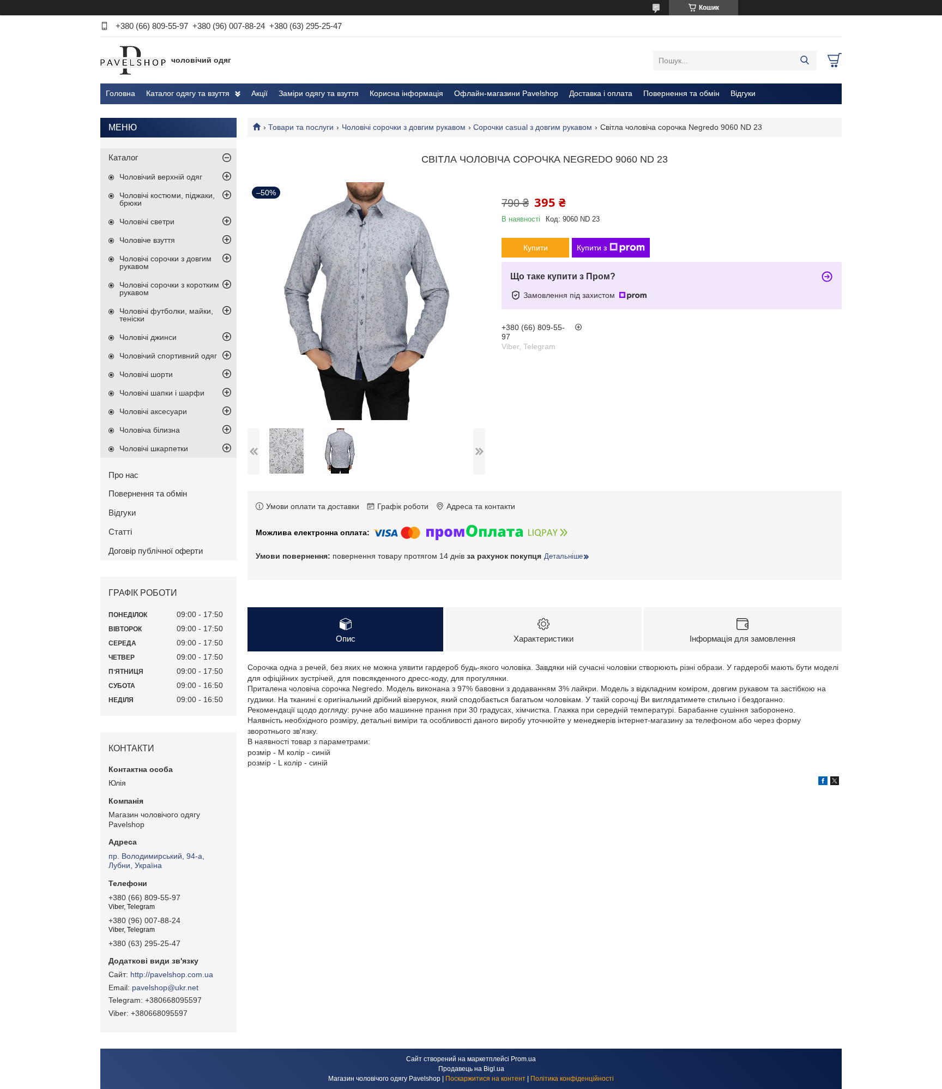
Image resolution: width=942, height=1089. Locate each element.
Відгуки (743, 93)
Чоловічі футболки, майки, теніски (166, 315)
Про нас (123, 475)
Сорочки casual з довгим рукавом (532, 127)
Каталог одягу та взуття (188, 93)
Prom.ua (523, 1059)
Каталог (123, 157)
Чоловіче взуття (147, 240)
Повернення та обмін (681, 93)
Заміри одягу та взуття (319, 93)
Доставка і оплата (600, 93)
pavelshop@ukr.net (165, 987)
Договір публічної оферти (155, 550)
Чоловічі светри (146, 221)
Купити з (592, 247)
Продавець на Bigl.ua (471, 1069)
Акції (259, 93)
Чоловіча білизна (149, 430)
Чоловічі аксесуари (153, 411)
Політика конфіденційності (572, 1078)
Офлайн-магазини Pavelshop (506, 93)
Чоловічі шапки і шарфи (161, 392)
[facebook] (823, 782)
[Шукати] (804, 60)
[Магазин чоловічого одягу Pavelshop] (133, 60)
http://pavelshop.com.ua (171, 974)
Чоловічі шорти (146, 374)
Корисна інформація (406, 93)
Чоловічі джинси (148, 337)
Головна (120, 93)
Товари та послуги (301, 127)
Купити (535, 247)
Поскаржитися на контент (485, 1078)
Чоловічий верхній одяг (160, 176)
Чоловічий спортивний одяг (168, 355)
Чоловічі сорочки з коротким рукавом (169, 288)
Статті (120, 531)
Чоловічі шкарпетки (153, 448)
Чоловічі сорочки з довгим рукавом (404, 127)
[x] (834, 782)
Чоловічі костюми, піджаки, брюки (167, 199)
